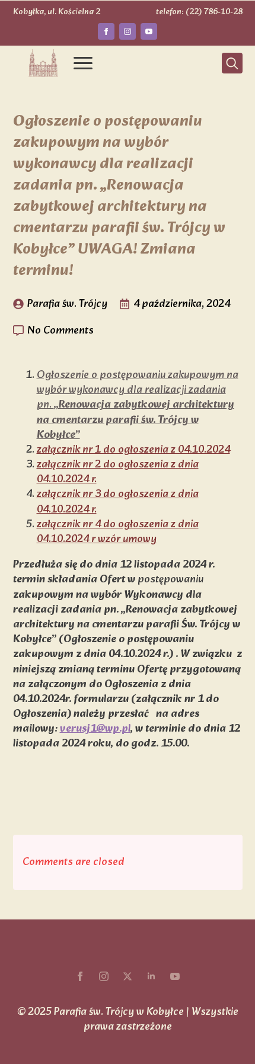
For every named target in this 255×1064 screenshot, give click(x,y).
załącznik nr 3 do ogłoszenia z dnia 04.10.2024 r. (118, 501)
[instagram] (127, 31)
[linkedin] (151, 976)
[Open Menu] (83, 63)
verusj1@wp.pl (95, 729)
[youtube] (149, 31)
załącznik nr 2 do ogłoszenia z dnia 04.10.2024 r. (118, 472)
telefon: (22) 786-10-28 (199, 12)
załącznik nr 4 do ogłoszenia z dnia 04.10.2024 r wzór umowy (118, 532)
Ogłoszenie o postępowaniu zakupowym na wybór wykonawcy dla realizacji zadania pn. (137, 405)
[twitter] (127, 976)
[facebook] (106, 31)
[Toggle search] (232, 63)
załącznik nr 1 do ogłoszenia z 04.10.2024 (133, 450)
